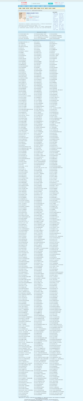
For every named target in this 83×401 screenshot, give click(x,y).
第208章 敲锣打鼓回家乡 (53, 145)
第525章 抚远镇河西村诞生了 (38, 303)
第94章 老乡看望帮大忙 (22, 79)
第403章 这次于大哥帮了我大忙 (54, 242)
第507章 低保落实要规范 (38, 294)
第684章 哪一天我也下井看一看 (39, 382)
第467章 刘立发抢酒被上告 (23, 275)
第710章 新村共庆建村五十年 (34, 20)
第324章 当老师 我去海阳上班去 (39, 203)
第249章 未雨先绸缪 (37, 166)
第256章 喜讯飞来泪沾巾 (53, 169)
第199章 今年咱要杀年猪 (53, 140)
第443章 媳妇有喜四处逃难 (23, 263)
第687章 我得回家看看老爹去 (38, 384)
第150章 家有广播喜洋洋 (38, 116)
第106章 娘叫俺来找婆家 (53, 94)
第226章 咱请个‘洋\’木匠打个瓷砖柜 (55, 154)
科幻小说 (42, 8)
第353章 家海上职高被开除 (23, 218)
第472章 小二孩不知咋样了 (53, 276)
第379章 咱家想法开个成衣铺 (54, 230)
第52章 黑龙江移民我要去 (53, 67)
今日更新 (28, 6)
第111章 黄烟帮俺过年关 (38, 97)
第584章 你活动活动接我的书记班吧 (24, 333)
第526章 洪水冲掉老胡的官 (53, 303)
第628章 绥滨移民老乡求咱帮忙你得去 (55, 354)
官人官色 (54, 28)
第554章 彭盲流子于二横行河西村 (24, 318)
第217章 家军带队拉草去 (53, 149)
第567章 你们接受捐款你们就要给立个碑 (40, 324)
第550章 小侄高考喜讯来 (53, 315)
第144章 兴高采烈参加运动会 (38, 113)
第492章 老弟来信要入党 (38, 287)
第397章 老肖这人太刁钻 (53, 239)
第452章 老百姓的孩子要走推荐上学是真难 (25, 267)
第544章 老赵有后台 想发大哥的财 (54, 312)
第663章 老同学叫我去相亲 (38, 372)
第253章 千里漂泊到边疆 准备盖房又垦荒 (56, 167)
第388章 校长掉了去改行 (53, 234)
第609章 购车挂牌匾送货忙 (38, 345)
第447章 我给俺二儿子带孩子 (38, 264)
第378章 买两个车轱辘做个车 (38, 230)
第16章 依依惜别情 (37, 49)
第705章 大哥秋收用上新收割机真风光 (55, 35)
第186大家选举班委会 (37, 134)
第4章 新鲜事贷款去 (37, 43)
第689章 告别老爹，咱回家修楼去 (24, 385)
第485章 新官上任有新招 (22, 284)
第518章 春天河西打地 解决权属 (24, 300)
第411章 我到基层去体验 (38, 246)
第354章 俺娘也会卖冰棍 (38, 218)
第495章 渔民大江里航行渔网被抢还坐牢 (40, 288)
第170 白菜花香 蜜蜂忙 (22, 127)
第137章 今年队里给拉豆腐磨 (23, 110)
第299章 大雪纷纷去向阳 (22, 191)
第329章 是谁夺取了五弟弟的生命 (24, 206)
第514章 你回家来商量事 (53, 297)
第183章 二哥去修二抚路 (38, 133)
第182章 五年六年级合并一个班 (24, 133)
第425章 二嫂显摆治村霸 (22, 254)
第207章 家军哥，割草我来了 (38, 145)
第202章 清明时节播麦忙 (53, 142)
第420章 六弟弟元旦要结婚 (38, 251)
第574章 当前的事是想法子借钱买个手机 (55, 327)
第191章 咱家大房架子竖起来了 (24, 137)
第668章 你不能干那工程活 (23, 375)
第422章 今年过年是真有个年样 (24, 252)
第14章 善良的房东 (52, 48)
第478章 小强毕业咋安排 (53, 279)
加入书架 (34, 17)
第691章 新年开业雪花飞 (53, 385)
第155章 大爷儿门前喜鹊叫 (23, 119)
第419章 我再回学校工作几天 (23, 251)
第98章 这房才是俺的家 (22, 91)
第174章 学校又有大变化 (38, 128)
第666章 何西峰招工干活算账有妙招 (39, 373)
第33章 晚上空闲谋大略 (22, 58)
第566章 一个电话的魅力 (22, 324)
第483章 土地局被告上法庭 (38, 282)
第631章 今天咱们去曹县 (53, 355)
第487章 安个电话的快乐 (53, 284)
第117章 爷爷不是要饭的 (38, 100)
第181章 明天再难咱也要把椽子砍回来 (55, 131)
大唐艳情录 (55, 16)
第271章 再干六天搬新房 (53, 176)
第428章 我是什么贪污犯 (22, 255)
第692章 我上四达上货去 (22, 387)
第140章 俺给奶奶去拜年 (22, 112)
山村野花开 (60, 21)
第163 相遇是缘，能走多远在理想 (54, 122)
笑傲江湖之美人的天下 (62, 17)
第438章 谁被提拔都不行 (38, 260)
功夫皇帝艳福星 (55, 14)
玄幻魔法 (20, 8)
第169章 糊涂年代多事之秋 (53, 125)
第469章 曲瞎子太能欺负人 (53, 275)
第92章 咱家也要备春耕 (22, 88)
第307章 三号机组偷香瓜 (53, 194)
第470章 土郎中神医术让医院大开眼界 (25, 276)
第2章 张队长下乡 (52, 42)
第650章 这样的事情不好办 (23, 366)
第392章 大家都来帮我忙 (22, 237)
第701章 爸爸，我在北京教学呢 (24, 38)
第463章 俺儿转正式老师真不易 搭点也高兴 (56, 272)
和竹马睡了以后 (61, 13)
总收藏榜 (42, 6)
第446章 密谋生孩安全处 (22, 264)
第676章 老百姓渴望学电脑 (53, 378)
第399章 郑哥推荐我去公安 (38, 240)
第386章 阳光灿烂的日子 (22, 234)
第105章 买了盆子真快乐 (38, 94)
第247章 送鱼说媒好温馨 (53, 164)
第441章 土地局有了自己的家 (38, 261)
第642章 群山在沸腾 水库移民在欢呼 (40, 361)
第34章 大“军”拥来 (37, 58)
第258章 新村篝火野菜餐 (38, 170)
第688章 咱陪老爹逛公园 (53, 384)
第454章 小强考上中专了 (53, 267)
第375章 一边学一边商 (37, 228)
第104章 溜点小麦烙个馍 (22, 94)
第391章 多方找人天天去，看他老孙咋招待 (56, 236)
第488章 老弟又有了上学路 (23, 285)
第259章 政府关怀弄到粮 (53, 170)
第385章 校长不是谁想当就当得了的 (55, 233)
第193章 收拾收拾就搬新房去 (54, 137)
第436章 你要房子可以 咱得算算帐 (54, 258)
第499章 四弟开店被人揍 (53, 290)
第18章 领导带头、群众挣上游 (23, 51)
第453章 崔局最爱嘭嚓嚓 (38, 267)
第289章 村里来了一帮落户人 (54, 185)
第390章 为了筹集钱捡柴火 (38, 236)
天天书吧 (24, 2)
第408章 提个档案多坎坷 (38, 245)
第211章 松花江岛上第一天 (53, 146)
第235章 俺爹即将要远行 (53, 158)
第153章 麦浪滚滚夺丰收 (38, 118)
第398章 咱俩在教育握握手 (23, 240)
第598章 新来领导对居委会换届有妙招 (55, 339)
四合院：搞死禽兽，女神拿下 (56, 29)
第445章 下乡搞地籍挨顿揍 (53, 263)
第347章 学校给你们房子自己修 (24, 215)
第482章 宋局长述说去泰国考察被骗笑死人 (25, 282)
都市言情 (27, 8)
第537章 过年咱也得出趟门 (38, 309)
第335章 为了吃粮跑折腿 (22, 209)
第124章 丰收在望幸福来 (53, 103)
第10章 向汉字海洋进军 (38, 46)
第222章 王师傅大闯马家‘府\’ (38, 152)
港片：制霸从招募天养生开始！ (56, 25)
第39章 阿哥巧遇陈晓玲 (38, 61)
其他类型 (53, 8)
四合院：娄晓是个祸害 (62, 28)
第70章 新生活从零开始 (53, 76)
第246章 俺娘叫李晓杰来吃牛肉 (39, 164)
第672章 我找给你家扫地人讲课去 (39, 376)
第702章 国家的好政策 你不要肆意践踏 (40, 391)
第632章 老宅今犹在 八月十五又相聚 (24, 357)
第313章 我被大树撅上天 (53, 197)
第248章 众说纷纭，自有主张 (23, 166)
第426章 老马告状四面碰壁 (38, 254)
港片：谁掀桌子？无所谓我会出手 (62, 25)
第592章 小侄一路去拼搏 (53, 336)
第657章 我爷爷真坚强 (37, 369)
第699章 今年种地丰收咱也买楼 (54, 38)
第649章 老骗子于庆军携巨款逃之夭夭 (55, 364)
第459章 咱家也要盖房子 (38, 270)
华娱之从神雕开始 (61, 29)
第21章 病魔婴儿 (21, 52)
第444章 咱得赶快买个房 (38, 263)
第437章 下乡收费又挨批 (22, 260)
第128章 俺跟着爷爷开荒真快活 (39, 106)
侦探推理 (35, 8)
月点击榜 (37, 6)
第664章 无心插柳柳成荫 (53, 372)
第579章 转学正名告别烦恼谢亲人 (39, 330)
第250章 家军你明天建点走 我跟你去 (55, 166)
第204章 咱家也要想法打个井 (38, 143)
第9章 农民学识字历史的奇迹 (23, 46)
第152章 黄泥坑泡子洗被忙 (23, 118)
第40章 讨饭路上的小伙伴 (53, 61)
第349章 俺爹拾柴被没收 (53, 215)
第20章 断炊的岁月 (52, 51)
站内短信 (62, 2)
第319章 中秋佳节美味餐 (53, 200)
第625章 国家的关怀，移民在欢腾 (54, 352)
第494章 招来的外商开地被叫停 (24, 288)
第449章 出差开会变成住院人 (23, 266)
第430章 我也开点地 (52, 255)
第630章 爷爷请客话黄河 (38, 355)
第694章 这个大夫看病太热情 (54, 387)
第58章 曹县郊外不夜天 (53, 70)
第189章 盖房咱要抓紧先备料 (38, 136)
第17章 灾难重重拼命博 (53, 49)
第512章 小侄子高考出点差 (23, 297)
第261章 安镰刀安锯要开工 (38, 172)
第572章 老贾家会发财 (22, 327)
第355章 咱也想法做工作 (53, 218)
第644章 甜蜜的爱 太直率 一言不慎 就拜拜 (25, 363)
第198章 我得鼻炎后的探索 (38, 140)
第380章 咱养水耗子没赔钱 (23, 231)
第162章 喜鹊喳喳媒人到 (38, 122)
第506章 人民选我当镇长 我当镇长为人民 (25, 294)
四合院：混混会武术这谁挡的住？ (62, 20)
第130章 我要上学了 (52, 106)
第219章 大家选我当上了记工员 (39, 151)
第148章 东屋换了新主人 (53, 115)
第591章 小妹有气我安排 (38, 336)
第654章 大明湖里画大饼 (38, 367)
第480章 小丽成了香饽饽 (38, 281)
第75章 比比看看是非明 (38, 79)
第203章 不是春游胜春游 (22, 143)
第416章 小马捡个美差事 (22, 249)
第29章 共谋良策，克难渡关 (53, 55)
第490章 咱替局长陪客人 (53, 285)
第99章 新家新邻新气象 (38, 91)
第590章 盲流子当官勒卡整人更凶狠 (24, 336)
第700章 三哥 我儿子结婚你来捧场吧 (40, 38)
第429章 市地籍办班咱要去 (38, 255)
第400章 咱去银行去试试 (53, 240)
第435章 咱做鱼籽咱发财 (38, 258)
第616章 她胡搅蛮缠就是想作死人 (54, 348)
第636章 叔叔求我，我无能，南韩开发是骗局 (41, 358)
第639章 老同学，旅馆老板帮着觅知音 (40, 360)
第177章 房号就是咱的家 (38, 130)
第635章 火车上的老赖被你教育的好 (24, 358)
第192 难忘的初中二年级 (38, 137)
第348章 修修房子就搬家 (38, 215)
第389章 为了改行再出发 (22, 236)
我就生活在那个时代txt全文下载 (46, 40)
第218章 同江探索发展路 (22, 151)
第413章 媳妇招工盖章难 (22, 248)
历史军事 (31, 8)
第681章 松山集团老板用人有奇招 (39, 381)
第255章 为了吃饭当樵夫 (38, 169)
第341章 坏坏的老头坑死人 (23, 212)
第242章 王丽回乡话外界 (22, 163)
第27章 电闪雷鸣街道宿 (22, 55)
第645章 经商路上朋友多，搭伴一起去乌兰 (41, 363)
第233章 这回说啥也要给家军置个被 (24, 158)
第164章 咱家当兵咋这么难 (23, 124)
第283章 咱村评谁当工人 (53, 182)
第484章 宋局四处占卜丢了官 (54, 282)
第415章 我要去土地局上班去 (54, 248)
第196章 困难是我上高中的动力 (54, 139)
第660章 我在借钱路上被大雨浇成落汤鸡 (40, 370)
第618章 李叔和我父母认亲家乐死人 (39, 349)
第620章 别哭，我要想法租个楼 (24, 351)
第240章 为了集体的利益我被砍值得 (39, 161)
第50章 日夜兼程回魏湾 (22, 67)
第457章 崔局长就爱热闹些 (53, 269)
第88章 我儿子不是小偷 (53, 85)
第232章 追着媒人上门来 (53, 157)
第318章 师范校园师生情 (38, 200)
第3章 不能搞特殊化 (22, 43)
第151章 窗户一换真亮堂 (53, 116)
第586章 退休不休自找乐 (53, 333)
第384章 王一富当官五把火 (38, 233)
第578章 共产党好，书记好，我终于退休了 (25, 330)
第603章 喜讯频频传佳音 (38, 342)
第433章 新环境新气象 (53, 257)
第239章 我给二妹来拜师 (22, 161)
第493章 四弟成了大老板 (53, 287)
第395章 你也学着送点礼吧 (23, 239)
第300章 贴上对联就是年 (38, 191)
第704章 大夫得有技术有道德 (23, 393)
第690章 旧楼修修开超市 (38, 385)
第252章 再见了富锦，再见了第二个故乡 (40, 167)
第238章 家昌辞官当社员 (53, 160)
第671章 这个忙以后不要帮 (23, 376)
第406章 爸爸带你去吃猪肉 (53, 243)
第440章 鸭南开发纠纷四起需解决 (24, 261)
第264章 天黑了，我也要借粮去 (39, 173)
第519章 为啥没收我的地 (38, 300)
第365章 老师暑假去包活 (22, 224)
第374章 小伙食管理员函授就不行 (24, 228)
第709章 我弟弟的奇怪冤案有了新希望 (40, 34)
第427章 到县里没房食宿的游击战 (54, 254)
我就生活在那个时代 (27, 10)
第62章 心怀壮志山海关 (22, 73)
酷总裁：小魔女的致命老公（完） (62, 24)
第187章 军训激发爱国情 (53, 134)
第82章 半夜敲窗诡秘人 (53, 82)
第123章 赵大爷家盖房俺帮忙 (38, 103)
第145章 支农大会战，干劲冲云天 (24, 115)
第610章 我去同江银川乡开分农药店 (55, 345)
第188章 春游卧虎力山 (22, 136)
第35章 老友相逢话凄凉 (53, 58)
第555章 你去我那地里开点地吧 (39, 318)
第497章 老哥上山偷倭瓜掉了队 (24, 290)
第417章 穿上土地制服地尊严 (38, 249)
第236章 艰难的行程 (22, 160)
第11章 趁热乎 (51, 46)
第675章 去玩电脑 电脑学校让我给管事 (40, 378)
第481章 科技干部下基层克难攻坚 (54, 281)
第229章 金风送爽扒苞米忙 (53, 155)
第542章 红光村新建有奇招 (23, 312)
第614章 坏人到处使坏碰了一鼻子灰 (24, 348)
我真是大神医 (61, 14)
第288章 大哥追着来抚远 (38, 185)
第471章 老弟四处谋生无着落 (38, 276)
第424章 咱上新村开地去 (53, 252)
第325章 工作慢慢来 (52, 203)
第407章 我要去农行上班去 (23, 245)
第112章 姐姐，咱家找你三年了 (54, 97)
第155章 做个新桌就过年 (38, 119)
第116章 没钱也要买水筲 (22, 100)
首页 (20, 6)
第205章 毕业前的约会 (53, 143)
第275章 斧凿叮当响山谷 (22, 179)
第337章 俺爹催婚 (52, 209)
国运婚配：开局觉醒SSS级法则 (56, 24)
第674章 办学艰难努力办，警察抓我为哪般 (25, 378)
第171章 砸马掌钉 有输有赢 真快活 (39, 127)
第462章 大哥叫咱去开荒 (38, 272)
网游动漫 (38, 8)
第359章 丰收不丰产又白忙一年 (24, 221)
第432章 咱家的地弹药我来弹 (38, 257)
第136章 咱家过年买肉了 (53, 109)
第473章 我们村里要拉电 (22, 278)
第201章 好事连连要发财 (38, 142)
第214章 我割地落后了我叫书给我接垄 (55, 148)
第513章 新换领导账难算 (38, 297)
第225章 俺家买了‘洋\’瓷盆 (38, 154)
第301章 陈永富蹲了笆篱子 (53, 191)
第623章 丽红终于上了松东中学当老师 (25, 352)
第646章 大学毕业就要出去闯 (54, 363)
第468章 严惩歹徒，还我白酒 (38, 275)
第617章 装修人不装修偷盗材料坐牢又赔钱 (25, 349)
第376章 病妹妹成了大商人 (53, 228)
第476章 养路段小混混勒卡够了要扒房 (25, 279)
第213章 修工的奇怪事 (37, 148)
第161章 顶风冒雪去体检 (22, 122)
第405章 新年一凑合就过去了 (38, 243)
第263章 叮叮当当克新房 (22, 173)
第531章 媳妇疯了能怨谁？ (38, 306)
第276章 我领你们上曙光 (38, 179)
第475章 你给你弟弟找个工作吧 (54, 278)
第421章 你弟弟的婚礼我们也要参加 (55, 251)
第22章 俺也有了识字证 (38, 52)
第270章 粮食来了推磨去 (38, 176)
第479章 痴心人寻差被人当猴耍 (24, 281)
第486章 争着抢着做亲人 (38, 284)
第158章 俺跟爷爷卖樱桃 (22, 121)
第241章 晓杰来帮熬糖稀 (53, 161)
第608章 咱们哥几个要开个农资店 (24, 345)
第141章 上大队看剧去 (37, 112)
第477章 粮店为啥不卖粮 (38, 279)
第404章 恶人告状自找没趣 (23, 243)
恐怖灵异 (46, 8)
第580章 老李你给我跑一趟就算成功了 (55, 330)
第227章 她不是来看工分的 (23, 155)
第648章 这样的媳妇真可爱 (38, 364)
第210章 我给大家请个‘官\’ (38, 146)
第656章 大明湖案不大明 (22, 369)
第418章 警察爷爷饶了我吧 (53, 249)
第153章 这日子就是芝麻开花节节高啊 (55, 118)
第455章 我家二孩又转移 (22, 269)
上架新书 (33, 6)
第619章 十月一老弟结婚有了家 (54, 349)
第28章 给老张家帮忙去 (38, 55)
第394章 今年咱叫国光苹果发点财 (54, 237)
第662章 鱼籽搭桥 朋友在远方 (23, 372)
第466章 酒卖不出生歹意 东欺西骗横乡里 (56, 273)
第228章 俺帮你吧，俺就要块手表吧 (39, 155)
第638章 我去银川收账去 (22, 360)
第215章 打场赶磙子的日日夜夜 (24, 149)
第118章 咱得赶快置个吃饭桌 (54, 100)
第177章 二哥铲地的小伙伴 (53, 130)
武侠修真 (23, 8)
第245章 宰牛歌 (21, 164)
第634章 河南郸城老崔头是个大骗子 (55, 357)
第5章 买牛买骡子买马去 (53, 43)
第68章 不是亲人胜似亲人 (23, 76)
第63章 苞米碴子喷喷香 (38, 73)
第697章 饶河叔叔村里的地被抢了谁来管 (55, 388)
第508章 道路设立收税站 (53, 294)
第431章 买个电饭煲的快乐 (23, 257)
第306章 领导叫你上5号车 (38, 194)
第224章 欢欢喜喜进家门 (22, 154)
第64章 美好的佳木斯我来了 (53, 73)
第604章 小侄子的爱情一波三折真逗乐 (55, 342)
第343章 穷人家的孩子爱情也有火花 (55, 212)
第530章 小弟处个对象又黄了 (23, 306)
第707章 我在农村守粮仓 (22, 35)
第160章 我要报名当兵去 (53, 121)
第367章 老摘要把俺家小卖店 (54, 224)
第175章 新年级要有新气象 (53, 128)
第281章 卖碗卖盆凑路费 (22, 182)
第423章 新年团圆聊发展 (38, 252)
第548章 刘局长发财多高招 (23, 315)
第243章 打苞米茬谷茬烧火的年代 (39, 163)
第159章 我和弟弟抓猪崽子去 (38, 121)
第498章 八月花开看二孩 (38, 290)
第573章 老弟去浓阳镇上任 (38, 327)
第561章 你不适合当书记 (38, 321)
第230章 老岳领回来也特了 (23, 157)
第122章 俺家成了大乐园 (22, 103)
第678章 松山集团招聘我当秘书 (39, 379)
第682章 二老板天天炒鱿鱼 (53, 381)
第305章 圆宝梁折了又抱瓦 (23, 194)
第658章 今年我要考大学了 (53, 369)
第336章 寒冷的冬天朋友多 (38, 209)
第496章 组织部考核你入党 (53, 288)
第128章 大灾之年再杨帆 (22, 106)
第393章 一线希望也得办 (38, 237)
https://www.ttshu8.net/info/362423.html (47, 400)
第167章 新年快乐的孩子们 (23, 125)
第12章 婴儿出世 (21, 48)
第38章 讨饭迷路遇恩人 (22, 61)
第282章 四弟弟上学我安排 (38, 182)
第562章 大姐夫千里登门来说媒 (54, 321)
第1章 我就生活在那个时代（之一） (24, 42)
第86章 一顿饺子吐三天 (22, 85)
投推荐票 (37, 17)
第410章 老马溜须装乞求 (22, 246)
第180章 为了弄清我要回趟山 (38, 131)
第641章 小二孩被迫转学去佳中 (24, 361)
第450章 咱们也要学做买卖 (38, 266)
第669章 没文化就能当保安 (38, 375)
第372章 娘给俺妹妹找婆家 (38, 227)
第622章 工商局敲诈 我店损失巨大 (54, 351)
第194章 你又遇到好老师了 (23, 139)
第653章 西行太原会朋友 (22, 367)
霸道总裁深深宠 (55, 21)
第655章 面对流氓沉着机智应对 (54, 367)
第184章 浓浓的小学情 (53, 133)
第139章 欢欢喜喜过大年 (53, 110)
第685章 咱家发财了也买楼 (53, 382)
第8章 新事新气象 (52, 45)
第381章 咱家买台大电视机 (38, 231)
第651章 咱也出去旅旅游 (38, 366)
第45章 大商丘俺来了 (37, 64)
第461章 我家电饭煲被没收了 (23, 272)
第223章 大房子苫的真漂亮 (53, 152)
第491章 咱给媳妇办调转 (22, 287)
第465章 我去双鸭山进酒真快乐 (39, 273)
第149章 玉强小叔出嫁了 (22, 116)
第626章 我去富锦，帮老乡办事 (24, 354)
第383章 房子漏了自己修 (22, 233)
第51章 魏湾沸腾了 (37, 67)
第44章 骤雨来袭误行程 (22, 64)
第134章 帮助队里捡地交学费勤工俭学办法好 (26, 109)
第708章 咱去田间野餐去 (53, 34)
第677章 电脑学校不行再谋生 (23, 379)
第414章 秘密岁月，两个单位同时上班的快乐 (41, 248)
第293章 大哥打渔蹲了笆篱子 (23, 188)
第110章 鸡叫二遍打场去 (22, 97)
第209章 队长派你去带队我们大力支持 (25, 146)
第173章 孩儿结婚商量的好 (23, 128)
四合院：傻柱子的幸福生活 (62, 16)
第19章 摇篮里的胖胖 (37, 51)
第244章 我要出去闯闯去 (53, 163)
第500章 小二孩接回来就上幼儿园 (24, 291)
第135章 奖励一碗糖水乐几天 (38, 109)
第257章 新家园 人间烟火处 (23, 170)
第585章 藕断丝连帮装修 (38, 333)
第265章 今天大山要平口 (53, 173)
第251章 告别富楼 (21, 167)
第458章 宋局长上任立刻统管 (23, 270)
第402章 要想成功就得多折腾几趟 (39, 242)
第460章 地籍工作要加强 (53, 270)
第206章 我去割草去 (22, 145)
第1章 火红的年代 (37, 42)
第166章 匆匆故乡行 (52, 124)
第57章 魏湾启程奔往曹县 (38, 70)
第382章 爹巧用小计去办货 (53, 231)
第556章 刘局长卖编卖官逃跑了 (54, 318)
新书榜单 (47, 6)
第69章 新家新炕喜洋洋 (38, 76)
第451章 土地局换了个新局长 (54, 266)
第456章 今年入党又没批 (38, 269)
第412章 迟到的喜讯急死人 (53, 246)
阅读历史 (23, 6)
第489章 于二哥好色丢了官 (38, 285)
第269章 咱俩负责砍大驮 (22, 176)
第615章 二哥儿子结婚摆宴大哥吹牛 (39, 348)
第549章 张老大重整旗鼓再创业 (39, 315)
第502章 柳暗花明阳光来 (53, 291)
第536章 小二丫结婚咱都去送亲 (24, 309)
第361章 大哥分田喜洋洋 (53, 221)
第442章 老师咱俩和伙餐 (53, 261)
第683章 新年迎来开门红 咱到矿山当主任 (25, 382)
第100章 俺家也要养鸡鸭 (53, 91)
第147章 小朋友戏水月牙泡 (38, 115)
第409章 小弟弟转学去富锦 (53, 245)
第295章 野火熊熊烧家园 (53, 188)
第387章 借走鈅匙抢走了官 (38, 234)
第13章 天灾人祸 (36, 48)
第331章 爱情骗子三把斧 (53, 206)
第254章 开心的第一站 (22, 169)
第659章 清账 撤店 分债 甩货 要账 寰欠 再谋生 (26, 370)
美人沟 (54, 17)
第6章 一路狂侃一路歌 (22, 45)
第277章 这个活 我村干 (53, 179)
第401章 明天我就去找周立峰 (23, 242)
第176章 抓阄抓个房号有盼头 (23, 130)
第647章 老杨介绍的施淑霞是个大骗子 (25, 364)
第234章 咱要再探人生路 (38, 158)
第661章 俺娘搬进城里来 (53, 370)
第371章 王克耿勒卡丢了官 (23, 227)
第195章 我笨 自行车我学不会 (39, 139)
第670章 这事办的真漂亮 (53, 375)
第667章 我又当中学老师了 (53, 373)
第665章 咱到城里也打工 (22, 373)
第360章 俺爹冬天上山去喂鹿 (38, 221)
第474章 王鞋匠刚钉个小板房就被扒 (39, 278)
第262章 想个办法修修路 (53, 172)
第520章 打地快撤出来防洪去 (54, 300)
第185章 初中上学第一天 (22, 134)
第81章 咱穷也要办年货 (38, 82)
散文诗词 (50, 8)
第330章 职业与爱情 (37, 206)
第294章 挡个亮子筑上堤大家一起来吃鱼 (40, 188)
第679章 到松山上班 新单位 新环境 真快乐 (56, 379)
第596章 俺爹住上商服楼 (22, 339)
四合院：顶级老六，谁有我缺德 (56, 20)
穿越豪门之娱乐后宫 (56, 13)
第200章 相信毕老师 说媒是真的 (54, 151)
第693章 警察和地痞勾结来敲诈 (39, 387)
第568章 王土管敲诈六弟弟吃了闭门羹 (55, 324)
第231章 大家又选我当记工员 (38, 157)
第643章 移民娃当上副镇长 (53, 361)
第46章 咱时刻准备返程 (53, 64)
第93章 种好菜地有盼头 (38, 88)
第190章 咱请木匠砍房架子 (53, 136)
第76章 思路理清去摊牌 (53, 79)
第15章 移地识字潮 (22, 49)
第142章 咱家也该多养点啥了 (54, 112)
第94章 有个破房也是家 (53, 88)
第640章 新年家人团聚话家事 (54, 360)
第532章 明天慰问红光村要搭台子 (54, 306)
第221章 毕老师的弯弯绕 (22, 152)
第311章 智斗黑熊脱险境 (22, 197)
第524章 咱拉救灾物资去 (22, 303)
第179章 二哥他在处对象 (22, 131)
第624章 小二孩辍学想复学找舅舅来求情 (40, 352)
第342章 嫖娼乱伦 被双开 (38, 212)
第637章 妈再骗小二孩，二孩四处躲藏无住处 (56, 358)
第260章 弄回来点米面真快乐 (23, 172)
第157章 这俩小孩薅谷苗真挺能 (54, 119)
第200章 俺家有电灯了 (22, 142)
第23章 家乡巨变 (52, 52)
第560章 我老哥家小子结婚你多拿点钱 (25, 321)
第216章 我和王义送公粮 (38, 149)
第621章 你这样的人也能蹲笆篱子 (39, 351)
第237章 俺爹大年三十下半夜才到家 (39, 160)
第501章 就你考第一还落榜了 (38, 291)
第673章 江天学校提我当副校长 (54, 376)
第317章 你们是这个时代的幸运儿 (24, 200)
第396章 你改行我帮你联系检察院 (39, 239)
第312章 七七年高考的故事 (38, 197)
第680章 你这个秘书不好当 (23, 381)
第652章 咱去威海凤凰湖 (53, 366)
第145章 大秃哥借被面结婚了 (54, 113)
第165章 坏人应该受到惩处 (38, 124)
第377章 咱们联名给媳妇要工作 (24, 230)
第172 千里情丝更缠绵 (53, 127)
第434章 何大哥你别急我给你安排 (24, 258)
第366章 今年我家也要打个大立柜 (39, 224)
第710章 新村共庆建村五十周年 (24, 34)
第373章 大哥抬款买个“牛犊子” (54, 227)
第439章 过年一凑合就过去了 (54, 260)
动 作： (27, 17)
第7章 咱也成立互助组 (37, 45)
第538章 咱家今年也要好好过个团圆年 (55, 309)
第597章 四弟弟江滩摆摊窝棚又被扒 (39, 339)
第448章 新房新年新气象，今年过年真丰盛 (56, 264)
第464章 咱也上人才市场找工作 (24, 273)
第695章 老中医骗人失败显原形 (24, 388)
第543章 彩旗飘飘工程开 (38, 312)
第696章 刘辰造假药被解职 (38, 388)
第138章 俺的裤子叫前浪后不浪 (39, 110)
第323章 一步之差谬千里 (22, 203)
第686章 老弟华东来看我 (22, 384)
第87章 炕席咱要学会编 (38, 85)
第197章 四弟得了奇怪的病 (23, 140)
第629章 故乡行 (21, 355)
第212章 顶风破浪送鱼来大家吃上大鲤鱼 (25, 148)
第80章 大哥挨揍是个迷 (22, 82)
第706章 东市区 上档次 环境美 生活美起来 (41, 35)
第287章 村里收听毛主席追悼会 (24, 185)
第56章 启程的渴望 (22, 70)
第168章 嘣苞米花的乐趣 (38, 125)
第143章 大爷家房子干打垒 (23, 113)
